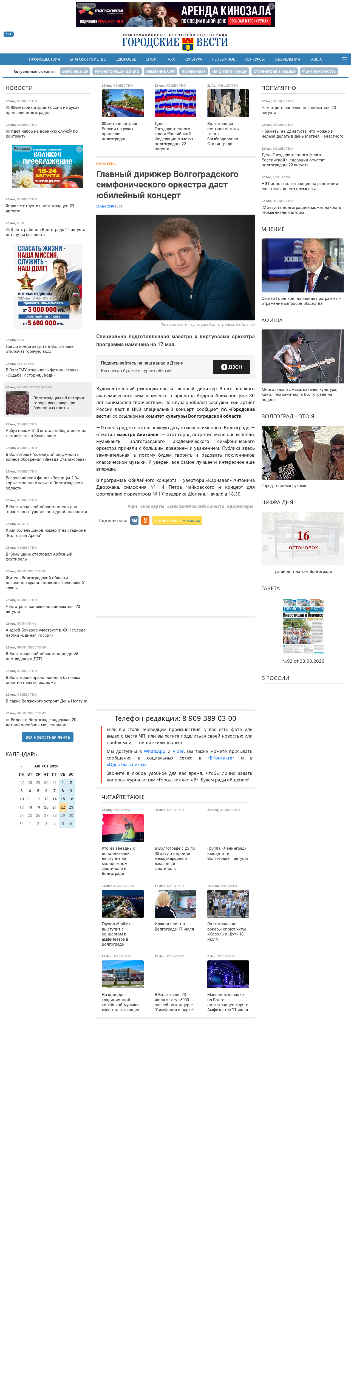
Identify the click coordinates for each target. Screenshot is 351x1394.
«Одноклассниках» (126, 764)
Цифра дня (277, 502)
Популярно (278, 88)
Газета (316, 59)
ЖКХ (171, 59)
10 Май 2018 (105, 206)
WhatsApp (156, 751)
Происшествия (44, 59)
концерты (153, 506)
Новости (19, 88)
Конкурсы (255, 59)
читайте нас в (177, 520)
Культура (193, 59)
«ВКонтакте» (221, 758)
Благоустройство (88, 59)
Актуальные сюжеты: (34, 71)
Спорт (152, 59)
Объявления (287, 59)
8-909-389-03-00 (209, 718)
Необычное (223, 59)
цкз (134, 506)
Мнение (273, 229)
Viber (178, 751)
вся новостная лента (48, 737)
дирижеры (241, 506)
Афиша (272, 320)
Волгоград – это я (288, 416)
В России (275, 678)
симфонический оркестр (197, 506)
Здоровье (126, 59)
